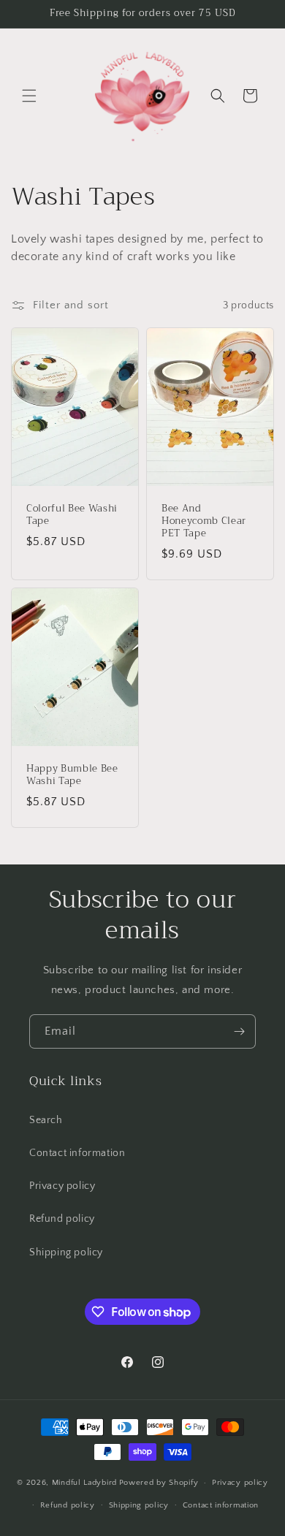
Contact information (77, 1153)
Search (46, 1120)
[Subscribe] (239, 1031)
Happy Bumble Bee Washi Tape (72, 775)
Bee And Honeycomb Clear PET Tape (204, 521)
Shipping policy (66, 1252)
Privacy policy (62, 1186)
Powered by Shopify (159, 1482)
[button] (29, 96)
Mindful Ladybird (84, 1482)
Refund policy (62, 1219)
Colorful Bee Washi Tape (72, 515)
